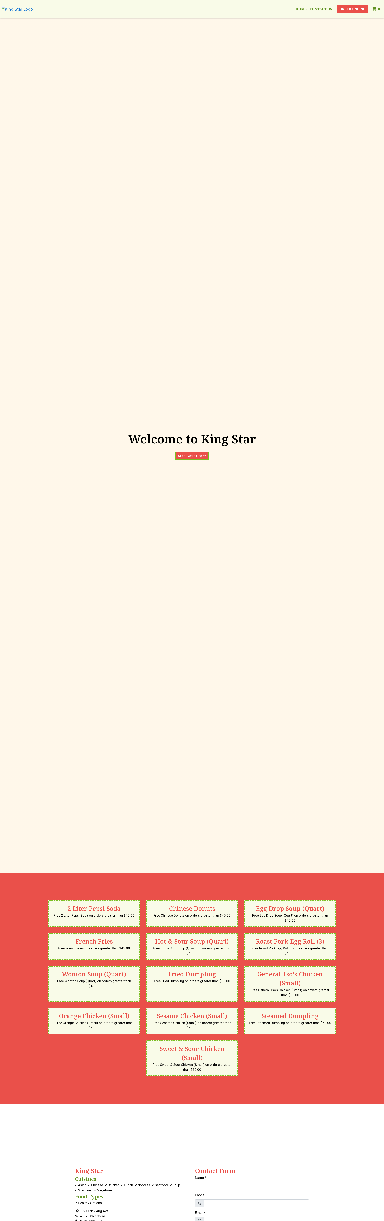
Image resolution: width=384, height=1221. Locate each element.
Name (199, 1178)
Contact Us (321, 9)
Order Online (352, 9)
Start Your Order (192, 456)
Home (301, 9)
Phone (199, 1195)
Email (199, 1213)
